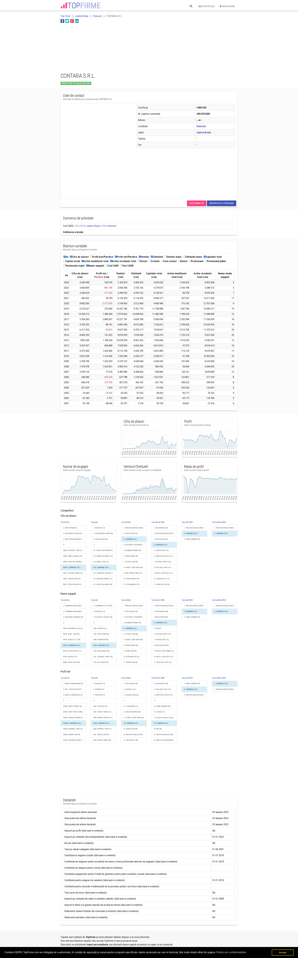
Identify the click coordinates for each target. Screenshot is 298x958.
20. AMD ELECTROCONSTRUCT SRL (165, 740)
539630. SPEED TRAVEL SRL (72, 706)
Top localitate (126, 522)
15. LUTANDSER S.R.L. (131, 706)
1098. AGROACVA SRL (100, 640)
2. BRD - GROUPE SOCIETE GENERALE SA (74, 689)
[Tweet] (67, 20)
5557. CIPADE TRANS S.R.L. (102, 712)
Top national (65, 522)
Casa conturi (170, 261)
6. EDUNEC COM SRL (131, 634)
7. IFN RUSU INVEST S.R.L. (163, 562)
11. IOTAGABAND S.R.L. (132, 584)
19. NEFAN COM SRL (131, 729)
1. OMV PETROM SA (70, 528)
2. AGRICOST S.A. (99, 611)
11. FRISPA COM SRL (131, 662)
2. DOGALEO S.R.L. (130, 689)
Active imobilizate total (96, 261)
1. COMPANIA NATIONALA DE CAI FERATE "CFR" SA (74, 606)
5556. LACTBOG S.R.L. (100, 706)
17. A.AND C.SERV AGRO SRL (134, 718)
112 (76, 225)
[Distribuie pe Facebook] (62, 20)
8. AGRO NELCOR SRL (161, 645)
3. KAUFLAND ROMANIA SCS (73, 617)
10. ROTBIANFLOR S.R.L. (132, 657)
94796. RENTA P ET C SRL (72, 640)
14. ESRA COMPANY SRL (162, 706)
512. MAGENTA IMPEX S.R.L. (103, 556)
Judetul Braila (203, 132)
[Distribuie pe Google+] (72, 20)
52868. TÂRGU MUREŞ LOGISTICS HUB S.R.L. (74, 556)
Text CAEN (127, 265)
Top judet (94, 522)
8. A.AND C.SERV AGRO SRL (133, 568)
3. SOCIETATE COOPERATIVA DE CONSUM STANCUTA (135, 617)
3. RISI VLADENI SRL (161, 539)
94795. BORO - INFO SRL (71, 634)
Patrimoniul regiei (75, 265)
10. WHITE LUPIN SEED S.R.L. (164, 657)
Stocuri (143, 261)
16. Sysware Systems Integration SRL (165, 718)
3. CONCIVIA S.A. (99, 695)
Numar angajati (96, 265)
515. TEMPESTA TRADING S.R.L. (104, 573)
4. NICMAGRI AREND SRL (132, 623)
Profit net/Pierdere (127, 256)
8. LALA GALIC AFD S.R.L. (163, 568)
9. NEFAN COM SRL (130, 651)
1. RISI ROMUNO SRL (161, 528)
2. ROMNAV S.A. (99, 689)
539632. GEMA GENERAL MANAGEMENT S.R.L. (74, 718)
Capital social (72, 261)
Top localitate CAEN (219, 522)
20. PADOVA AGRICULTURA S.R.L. (135, 735)
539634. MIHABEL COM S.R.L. (73, 729)
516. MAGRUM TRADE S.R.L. (103, 579)
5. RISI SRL (157, 628)
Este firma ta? (197, 203)
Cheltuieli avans (193, 256)
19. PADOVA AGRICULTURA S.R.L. (165, 735)
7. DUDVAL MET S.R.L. (161, 640)
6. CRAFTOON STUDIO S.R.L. (163, 556)
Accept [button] (282, 952)
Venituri (145, 256)
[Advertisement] (117, 47)
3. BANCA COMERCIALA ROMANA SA (74, 695)
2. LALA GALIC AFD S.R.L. (163, 689)
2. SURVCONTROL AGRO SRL (103, 533)
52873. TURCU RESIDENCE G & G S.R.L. (74, 584)
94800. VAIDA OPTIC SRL (71, 662)
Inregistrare (228, 6)
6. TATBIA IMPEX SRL (131, 556)
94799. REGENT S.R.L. (70, 657)
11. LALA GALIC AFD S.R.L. (163, 662)
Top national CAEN (158, 522)
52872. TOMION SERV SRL (72, 579)
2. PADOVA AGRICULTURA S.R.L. (165, 533)
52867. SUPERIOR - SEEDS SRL (73, 550)
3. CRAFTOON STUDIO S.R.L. (163, 695)
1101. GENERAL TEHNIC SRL (103, 657)
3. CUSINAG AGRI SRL (131, 695)
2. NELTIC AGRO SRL (131, 533)
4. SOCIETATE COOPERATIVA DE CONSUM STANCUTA (135, 545)
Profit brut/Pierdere (102, 256)
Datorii (183, 261)
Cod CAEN (113, 265)
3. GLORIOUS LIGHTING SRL (103, 617)
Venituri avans (174, 256)
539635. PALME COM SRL (71, 735)
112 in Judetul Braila (89, 225)
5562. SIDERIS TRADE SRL (102, 740)
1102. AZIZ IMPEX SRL (101, 662)
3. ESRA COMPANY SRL (192, 539)
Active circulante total (124, 261)
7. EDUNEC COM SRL (131, 562)
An (66, 256)
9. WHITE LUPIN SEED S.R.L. (163, 573)
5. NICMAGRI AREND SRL (132, 550)
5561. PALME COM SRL (101, 735)
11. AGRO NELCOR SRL (162, 584)
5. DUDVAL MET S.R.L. (161, 550)
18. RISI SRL (158, 729)
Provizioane (197, 261)
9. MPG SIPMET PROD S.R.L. (133, 573)
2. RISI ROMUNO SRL (161, 611)
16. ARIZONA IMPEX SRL (132, 712)
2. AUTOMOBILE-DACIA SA (72, 533)
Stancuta (201, 126)
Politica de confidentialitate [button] (231, 952)
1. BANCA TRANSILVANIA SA (73, 684)
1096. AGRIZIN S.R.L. (100, 628)
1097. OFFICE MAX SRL (101, 634)
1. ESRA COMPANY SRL (192, 684)
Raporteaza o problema (221, 203)
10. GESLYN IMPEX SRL (131, 579)
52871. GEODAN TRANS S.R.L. (73, 573)
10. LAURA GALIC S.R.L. (162, 579)
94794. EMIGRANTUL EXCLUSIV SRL (74, 628)
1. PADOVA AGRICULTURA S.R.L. (135, 528)
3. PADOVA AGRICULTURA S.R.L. (195, 695)
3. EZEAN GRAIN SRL (100, 539)
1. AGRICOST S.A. (99, 528)
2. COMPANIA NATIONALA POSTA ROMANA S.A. (74, 611)
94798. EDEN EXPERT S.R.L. (72, 651)
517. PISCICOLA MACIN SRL (102, 584)
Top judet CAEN (187, 522)
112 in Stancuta (108, 225)
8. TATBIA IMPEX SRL (131, 645)
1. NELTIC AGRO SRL (131, 684)
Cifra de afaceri (80, 256)
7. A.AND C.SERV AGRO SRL (133, 640)
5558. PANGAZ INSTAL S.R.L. (103, 718)
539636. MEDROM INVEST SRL (73, 740)
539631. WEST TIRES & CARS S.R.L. (74, 712)
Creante (155, 261)
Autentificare (207, 6)
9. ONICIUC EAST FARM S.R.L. (164, 651)
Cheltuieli (158, 256)
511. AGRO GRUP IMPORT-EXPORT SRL (104, 550)
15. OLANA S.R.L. (160, 712)
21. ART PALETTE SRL (131, 740)
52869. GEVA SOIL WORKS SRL (73, 562)
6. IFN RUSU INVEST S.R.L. (163, 634)
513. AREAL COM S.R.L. (101, 562)
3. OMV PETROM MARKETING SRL (74, 539)
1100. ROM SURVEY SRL (101, 651)
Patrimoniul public (216, 261)
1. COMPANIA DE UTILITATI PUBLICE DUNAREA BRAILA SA (104, 606)
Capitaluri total (214, 256)
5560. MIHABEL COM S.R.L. (102, 729)
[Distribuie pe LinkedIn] (77, 20)
